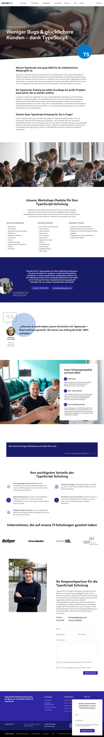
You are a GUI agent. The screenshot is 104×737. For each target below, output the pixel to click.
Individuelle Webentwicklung (49, 703)
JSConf (87, 607)
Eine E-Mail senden (49, 726)
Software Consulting (50, 707)
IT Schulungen (48, 709)
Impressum (46, 733)
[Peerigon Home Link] (7, 3)
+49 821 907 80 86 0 (50, 724)
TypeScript (74, 79)
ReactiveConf (63, 609)
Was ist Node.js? (68, 705)
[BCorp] (70, 725)
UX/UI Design (48, 700)
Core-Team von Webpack (74, 593)
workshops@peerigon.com (77, 617)
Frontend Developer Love (87, 609)
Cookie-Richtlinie (36, 733)
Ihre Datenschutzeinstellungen (65, 733)
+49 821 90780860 (75, 620)
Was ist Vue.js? (68, 711)
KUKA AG (33, 127)
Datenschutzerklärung (91, 724)
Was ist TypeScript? (69, 700)
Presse (53, 733)
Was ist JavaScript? (69, 703)
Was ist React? (68, 708)
